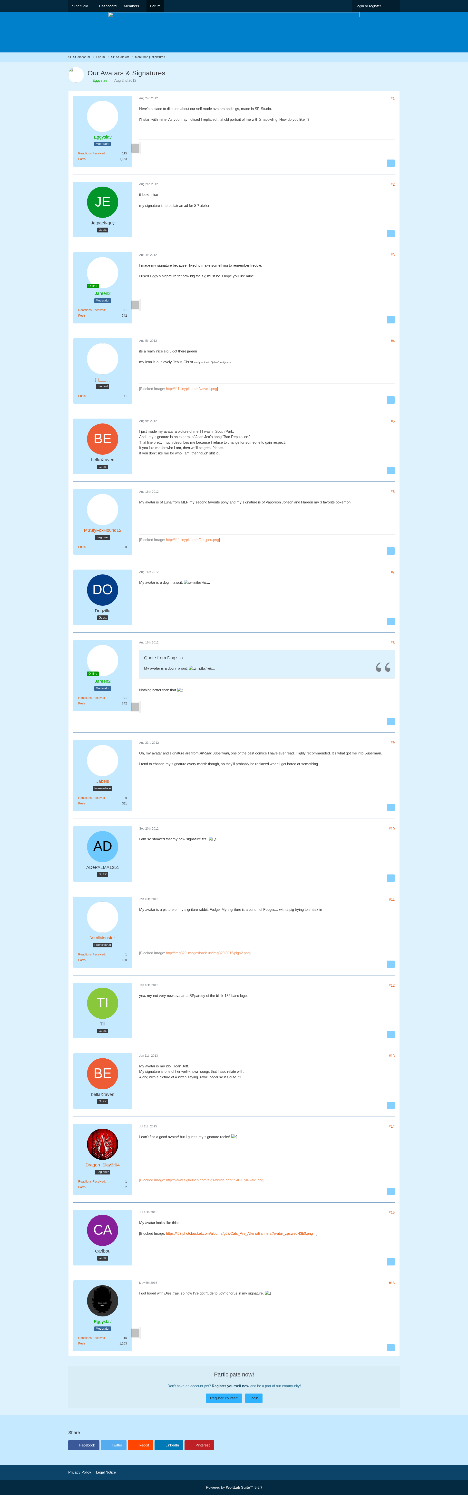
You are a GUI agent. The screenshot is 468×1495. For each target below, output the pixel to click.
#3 (393, 255)
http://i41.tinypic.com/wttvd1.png (191, 389)
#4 (393, 341)
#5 (393, 421)
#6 (393, 492)
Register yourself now (230, 1386)
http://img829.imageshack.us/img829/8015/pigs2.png (208, 953)
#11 (392, 899)
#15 (392, 1212)
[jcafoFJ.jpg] (140, 305)
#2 (393, 184)
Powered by (234, 1487)
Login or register (368, 6)
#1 (393, 98)
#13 (392, 1056)
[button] (83, 1445)
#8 (393, 643)
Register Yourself (223, 1398)
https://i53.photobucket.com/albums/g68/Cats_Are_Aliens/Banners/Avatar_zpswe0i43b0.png (239, 1233)
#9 (393, 743)
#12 (392, 985)
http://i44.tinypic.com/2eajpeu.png (192, 540)
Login (254, 1398)
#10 (392, 829)
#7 (393, 572)
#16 (392, 1283)
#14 (392, 1126)
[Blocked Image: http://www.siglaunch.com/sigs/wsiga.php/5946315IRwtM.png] (201, 1180)
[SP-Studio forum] (234, 32)
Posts (82, 159)
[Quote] (391, 163)
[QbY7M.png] (140, 148)
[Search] (392, 6)
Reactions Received (91, 153)
